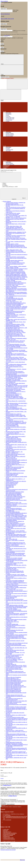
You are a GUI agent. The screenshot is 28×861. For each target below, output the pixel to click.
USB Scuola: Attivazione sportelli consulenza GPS (16, 748)
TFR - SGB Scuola (10, 633)
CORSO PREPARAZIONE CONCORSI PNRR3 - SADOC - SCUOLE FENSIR (16, 404)
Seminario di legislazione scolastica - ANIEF (15, 324)
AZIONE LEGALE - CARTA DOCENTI (14, 730)
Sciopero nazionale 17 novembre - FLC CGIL (15, 652)
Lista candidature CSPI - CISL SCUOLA (14, 589)
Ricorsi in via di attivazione (11, 469)
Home (4, 183)
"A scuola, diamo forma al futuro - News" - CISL (16, 358)
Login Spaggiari (7, 35)
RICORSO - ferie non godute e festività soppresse (16, 217)
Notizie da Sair (9, 670)
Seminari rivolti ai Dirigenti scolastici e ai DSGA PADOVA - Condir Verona (16, 287)
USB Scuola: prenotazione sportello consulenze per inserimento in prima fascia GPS (16, 460)
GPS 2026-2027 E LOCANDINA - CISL (14, 334)
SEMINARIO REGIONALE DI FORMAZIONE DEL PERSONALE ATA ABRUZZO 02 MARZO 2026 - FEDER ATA (16, 293)
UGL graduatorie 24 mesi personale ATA (14, 698)
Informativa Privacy (7, 831)
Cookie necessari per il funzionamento (8, 799)
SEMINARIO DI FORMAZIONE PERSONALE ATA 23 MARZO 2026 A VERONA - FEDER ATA (16, 276)
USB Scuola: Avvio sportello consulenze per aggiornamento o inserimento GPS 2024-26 (15, 581)
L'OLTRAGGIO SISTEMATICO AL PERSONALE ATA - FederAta (13, 394)
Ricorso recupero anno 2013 (11, 483)
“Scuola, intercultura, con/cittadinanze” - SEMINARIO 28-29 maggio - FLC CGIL (14, 228)
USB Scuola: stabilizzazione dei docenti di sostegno (16, 585)
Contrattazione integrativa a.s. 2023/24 (14, 559)
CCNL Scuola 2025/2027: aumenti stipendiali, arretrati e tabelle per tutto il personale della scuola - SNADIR (16, 258)
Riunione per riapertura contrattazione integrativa (16, 708)
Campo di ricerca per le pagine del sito (8, 170)
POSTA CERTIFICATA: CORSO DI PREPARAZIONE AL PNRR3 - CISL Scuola (15, 414)
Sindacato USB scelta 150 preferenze (13, 677)
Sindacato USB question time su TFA (13, 687)
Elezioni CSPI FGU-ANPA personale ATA (15, 571)
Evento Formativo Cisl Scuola (12, 586)
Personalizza (3, 787)
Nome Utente (15, 10)
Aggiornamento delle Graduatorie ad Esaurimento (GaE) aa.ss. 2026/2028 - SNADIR (16, 346)
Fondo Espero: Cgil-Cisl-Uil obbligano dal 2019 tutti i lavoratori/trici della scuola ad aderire (16, 643)
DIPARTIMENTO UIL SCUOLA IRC (14, 657)
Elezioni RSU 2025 (10, 487)
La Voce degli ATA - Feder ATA (12, 432)
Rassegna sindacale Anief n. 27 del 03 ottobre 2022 (16, 700)
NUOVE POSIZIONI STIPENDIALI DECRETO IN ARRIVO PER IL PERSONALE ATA (16, 514)
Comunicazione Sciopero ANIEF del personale (15, 734)
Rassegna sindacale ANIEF (11, 660)
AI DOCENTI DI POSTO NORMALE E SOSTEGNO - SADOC (14, 300)
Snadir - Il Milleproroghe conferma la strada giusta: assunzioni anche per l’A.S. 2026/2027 (16, 365)
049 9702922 (7, 815)
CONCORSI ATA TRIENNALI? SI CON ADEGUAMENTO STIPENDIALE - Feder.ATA (16, 421)
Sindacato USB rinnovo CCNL (12, 678)
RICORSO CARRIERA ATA (12, 452)
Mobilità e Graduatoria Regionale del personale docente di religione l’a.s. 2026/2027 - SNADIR (16, 273)
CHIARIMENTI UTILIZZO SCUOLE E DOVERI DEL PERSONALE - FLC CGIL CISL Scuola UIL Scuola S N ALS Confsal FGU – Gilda (16, 387)
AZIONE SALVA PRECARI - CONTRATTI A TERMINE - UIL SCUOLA (16, 315)
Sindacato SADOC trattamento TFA (13, 689)
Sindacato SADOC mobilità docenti (13, 684)
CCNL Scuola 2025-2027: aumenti (13, 213)
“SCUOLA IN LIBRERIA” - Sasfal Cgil (14, 659)
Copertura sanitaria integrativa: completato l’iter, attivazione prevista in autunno (15, 203)
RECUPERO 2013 (10, 486)
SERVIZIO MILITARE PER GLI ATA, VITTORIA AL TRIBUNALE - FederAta (14, 397)
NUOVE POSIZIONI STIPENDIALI (14, 508)
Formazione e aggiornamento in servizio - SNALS (16, 665)
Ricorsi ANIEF (9, 653)
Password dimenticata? (5, 13)
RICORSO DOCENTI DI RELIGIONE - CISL (16, 431)
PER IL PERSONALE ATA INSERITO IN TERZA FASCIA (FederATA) (15, 522)
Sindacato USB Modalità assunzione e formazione (16, 680)
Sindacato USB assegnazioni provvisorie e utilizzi (16, 686)
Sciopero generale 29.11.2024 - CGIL (13, 502)
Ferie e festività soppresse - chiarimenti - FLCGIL (16, 232)
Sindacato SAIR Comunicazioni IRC (13, 679)
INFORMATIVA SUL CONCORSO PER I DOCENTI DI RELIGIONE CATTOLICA (15, 636)
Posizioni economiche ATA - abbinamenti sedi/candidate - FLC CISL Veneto (14, 379)
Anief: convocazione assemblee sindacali (14, 669)
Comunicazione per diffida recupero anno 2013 (15, 496)
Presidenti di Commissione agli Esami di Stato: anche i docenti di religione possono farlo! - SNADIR (15, 264)
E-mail (14, 30)
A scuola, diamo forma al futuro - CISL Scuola (15, 238)
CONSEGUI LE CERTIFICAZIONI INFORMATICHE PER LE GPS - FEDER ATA (16, 282)
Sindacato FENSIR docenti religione (13, 683)
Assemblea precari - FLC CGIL (12, 621)
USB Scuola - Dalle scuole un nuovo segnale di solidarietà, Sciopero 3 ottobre (15, 437)
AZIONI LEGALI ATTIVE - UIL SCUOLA (15, 271)
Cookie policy (6, 829)
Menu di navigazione (18, 199)
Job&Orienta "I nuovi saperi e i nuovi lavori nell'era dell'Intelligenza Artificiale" (16, 504)
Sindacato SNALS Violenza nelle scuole (14, 682)
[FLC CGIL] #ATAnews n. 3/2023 (13, 658)
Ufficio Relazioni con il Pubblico (10, 833)
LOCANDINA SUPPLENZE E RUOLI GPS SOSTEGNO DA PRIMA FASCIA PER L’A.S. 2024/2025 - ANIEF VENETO (16, 544)
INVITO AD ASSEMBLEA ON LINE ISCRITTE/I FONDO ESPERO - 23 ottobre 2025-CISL (16, 409)
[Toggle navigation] (11, 94)
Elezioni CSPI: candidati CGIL (12, 569)
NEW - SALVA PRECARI (11, 539)
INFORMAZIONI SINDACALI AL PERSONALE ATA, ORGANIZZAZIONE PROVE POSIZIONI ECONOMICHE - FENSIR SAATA (16, 376)
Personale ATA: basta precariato (12, 214)
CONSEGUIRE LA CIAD (11, 475)
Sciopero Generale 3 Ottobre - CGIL (13, 441)
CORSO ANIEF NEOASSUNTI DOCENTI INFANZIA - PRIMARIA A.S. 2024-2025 (15, 524)
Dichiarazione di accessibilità (9, 834)
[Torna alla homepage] (14, 78)
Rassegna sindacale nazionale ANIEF (13, 667)
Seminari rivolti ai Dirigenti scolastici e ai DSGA (16, 302)
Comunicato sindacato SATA (12, 699)
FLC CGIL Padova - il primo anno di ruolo (14, 671)
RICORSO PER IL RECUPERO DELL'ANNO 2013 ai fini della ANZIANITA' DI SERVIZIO (16, 535)
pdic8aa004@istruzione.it (16, 816)
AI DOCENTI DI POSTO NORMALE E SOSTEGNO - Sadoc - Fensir (14, 284)
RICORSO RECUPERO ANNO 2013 (14, 495)
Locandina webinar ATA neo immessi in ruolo (15, 454)
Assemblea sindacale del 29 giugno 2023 (14, 695)
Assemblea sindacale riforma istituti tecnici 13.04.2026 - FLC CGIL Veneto (14, 261)
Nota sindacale (9, 711)
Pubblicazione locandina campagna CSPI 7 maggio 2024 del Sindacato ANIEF (16, 596)
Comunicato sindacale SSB (11, 458)
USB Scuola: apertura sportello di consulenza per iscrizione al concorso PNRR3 (16, 424)
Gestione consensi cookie (8, 837)
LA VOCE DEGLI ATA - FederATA (13, 438)
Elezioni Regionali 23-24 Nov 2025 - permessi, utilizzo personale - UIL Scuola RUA (15, 390)
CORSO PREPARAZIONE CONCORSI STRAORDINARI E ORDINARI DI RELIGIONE (16, 606)
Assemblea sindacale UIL (11, 664)
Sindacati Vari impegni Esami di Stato (13, 690)
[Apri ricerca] (17, 84)
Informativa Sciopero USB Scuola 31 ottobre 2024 (16, 515)
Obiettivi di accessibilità (8, 835)
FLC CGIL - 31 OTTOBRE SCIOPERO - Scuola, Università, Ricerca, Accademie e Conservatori (16, 517)
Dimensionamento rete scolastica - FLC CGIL (15, 325)
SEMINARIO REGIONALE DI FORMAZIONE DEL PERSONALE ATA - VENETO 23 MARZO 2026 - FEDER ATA (16, 290)
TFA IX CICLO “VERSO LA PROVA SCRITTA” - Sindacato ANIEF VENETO (16, 583)
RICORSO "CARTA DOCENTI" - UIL (14, 451)
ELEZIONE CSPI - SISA (11, 568)
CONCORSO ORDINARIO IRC (13, 512)
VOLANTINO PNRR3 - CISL (12, 425)
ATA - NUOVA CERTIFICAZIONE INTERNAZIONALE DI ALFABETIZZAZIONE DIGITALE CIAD (16, 611)
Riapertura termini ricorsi (11, 484)
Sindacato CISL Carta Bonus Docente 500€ (15, 685)
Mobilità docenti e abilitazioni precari (13, 468)
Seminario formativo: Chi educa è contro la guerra (16, 706)
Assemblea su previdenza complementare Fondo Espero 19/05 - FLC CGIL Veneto (16, 236)
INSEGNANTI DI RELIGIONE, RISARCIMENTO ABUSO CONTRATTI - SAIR (16, 327)
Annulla (2, 76)
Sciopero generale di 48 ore (11, 703)
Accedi (2, 3)
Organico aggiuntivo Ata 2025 (12, 482)
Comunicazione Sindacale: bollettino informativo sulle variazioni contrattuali (16, 519)
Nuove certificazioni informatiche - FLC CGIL (15, 344)
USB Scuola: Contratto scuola (12, 624)
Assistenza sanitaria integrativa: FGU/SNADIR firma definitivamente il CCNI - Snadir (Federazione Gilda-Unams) (16, 351)
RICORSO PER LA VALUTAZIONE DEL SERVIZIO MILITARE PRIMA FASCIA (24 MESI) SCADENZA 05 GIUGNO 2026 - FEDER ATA (16, 247)
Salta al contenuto (4, 1)
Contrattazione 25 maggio (11, 726)
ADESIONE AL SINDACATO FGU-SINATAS (16, 481)
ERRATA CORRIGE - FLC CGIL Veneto (14, 251)
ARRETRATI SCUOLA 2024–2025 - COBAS (15, 332)
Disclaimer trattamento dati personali (8, 849)
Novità (4, 184)
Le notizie (5, 185)
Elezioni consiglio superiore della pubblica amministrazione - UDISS (14, 563)
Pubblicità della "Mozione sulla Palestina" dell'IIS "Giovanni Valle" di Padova (16, 608)
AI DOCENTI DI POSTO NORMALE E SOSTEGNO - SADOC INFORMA (14, 305)
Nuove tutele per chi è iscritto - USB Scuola (15, 357)
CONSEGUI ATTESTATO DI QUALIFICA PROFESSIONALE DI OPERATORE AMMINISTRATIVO (15, 312)
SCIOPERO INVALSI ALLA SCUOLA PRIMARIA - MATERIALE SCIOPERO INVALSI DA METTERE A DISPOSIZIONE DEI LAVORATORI (16, 745)
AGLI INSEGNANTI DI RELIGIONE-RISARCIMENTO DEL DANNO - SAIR (14, 331)
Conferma (7, 76)
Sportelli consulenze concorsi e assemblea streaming (16, 632)
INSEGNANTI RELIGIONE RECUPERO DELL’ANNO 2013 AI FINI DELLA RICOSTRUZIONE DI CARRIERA (15, 493)
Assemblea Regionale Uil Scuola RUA (14, 439)
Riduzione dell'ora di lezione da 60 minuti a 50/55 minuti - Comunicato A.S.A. (16, 406)
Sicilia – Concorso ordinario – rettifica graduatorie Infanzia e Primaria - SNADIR (16, 267)
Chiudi (2, 43)
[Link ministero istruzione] (6, 2)
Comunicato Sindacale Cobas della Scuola (14, 630)
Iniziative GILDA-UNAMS (11, 455)
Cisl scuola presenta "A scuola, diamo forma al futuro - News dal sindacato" (15, 384)
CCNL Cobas (8, 623)
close (2, 100)
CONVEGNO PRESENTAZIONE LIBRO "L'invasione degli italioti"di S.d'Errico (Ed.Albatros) (16, 718)
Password (15, 11)
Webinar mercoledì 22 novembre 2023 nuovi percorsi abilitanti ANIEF (15, 651)
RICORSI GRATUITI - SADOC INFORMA (15, 530)
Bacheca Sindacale (7, 201)
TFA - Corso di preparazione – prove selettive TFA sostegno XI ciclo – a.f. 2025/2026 (16, 216)
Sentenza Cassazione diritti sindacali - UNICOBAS (16, 307)
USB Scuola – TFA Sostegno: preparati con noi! (16, 751)
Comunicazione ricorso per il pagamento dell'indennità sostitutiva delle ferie (14, 498)
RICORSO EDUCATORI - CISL (13, 328)
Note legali (5, 830)
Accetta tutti (20, 787)
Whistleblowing (6, 836)
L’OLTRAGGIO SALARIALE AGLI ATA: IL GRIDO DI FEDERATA (15, 392)
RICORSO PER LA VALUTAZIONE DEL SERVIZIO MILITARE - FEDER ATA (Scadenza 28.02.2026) (16, 355)
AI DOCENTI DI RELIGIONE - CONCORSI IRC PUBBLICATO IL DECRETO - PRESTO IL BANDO (16, 614)
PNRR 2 (7, 488)
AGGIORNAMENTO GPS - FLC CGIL (14, 298)
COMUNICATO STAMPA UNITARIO (14, 558)
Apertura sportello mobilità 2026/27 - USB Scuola (16, 274)
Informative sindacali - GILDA (12, 243)
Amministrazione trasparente (9, 838)
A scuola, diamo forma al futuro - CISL (14, 226)
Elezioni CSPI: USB (10, 598)
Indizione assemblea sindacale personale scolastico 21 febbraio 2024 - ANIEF (16, 620)
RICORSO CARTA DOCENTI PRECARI (15, 467)
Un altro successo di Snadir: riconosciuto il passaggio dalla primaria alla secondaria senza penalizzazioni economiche (15, 372)
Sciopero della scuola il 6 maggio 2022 (14, 742)
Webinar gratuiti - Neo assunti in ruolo (13, 702)
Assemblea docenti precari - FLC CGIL (14, 333)
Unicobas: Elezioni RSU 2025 (12, 474)
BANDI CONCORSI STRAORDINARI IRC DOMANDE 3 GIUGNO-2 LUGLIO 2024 (15, 554)
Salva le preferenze (10, 804)
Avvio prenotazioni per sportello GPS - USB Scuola (16, 306)
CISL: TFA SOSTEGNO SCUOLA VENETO (15, 207)
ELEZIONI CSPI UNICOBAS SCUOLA (14, 599)
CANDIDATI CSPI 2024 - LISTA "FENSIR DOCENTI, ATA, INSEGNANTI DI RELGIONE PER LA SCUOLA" (16, 575)
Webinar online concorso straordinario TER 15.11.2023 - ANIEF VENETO (15, 655)
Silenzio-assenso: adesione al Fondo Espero (15, 473)
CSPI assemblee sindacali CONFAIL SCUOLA (16, 567)
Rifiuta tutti (11, 787)
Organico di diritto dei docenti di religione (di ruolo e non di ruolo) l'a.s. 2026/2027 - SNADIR (16, 269)
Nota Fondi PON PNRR (11, 631)
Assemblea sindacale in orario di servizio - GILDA (16, 666)
